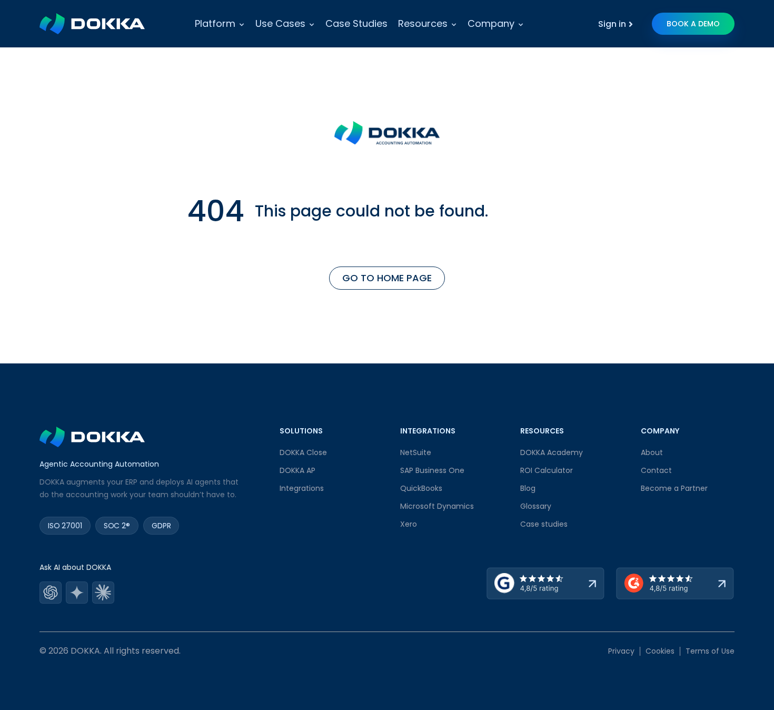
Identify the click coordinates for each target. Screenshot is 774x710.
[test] (50, 593)
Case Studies (356, 23)
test (50, 593)
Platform (215, 23)
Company (491, 23)
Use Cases (280, 23)
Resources (423, 23)
